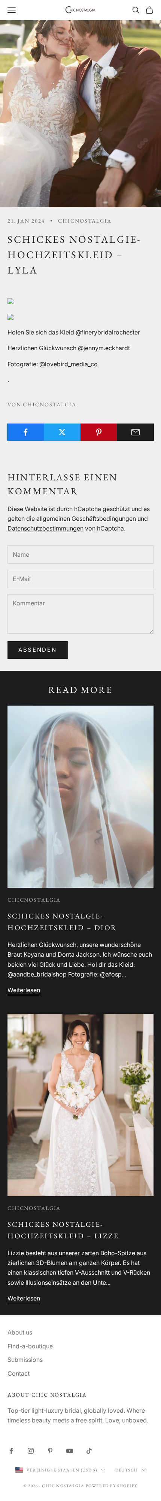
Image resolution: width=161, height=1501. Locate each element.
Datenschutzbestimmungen (45, 528)
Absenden (37, 649)
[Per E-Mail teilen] (135, 432)
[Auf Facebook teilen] (25, 432)
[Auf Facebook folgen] (11, 1451)
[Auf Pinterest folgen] (50, 1451)
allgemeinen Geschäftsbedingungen (86, 518)
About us (19, 1332)
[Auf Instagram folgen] (30, 1451)
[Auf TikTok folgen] (89, 1451)
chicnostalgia (84, 220)
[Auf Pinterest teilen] (99, 432)
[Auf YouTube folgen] (69, 1451)
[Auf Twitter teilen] (62, 432)
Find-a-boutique (30, 1346)
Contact (18, 1373)
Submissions (25, 1359)
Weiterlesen (23, 990)
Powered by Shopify (111, 1485)
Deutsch (126, 1470)
